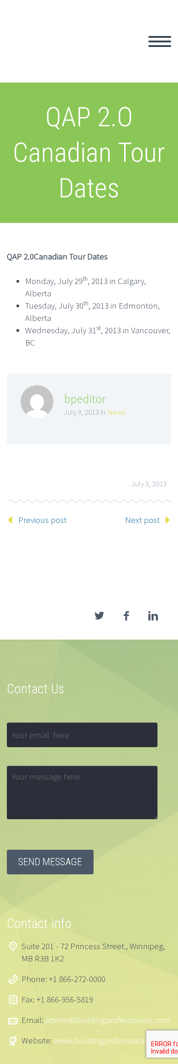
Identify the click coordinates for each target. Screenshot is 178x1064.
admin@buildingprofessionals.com (108, 1019)
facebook (126, 615)
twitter (99, 615)
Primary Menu (159, 41)
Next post (142, 519)
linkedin (153, 615)
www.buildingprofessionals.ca (107, 1040)
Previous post (42, 519)
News (116, 412)
